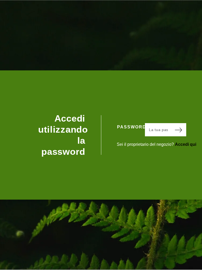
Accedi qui (185, 144)
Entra (178, 129)
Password (131, 127)
